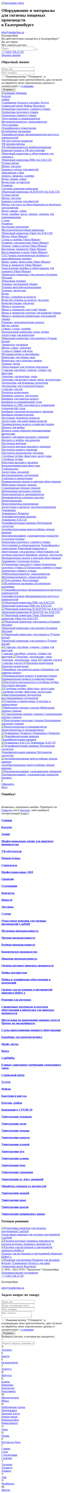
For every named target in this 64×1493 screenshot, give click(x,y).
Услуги (5, 1081)
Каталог (25, 810)
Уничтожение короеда (15, 1137)
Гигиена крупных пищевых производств (27, 965)
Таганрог (7, 1464)
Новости (6, 899)
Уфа (3, 1477)
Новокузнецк (9, 1416)
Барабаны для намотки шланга (21, 1037)
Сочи (4, 1451)
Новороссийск (10, 1419)
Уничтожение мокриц (15, 1130)
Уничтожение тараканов (17, 1172)
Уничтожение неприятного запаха (23, 1213)
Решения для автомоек (16, 999)
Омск (4, 1429)
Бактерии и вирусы (14, 1095)
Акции (5, 834)
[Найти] (36, 49)
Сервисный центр (13, 1075)
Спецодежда (9, 865)
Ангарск (6, 1349)
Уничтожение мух (12, 1151)
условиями (27, 86)
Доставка (7, 906)
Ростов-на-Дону (11, 1442)
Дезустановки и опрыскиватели (20, 545)
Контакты (8, 892)
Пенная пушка (10, 858)
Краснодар (7, 1388)
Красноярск (8, 1391)
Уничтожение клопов (15, 1158)
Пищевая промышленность (19, 958)
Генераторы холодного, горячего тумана (25, 541)
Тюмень (6, 1470)
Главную (6, 810)
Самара (5, 1448)
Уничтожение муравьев (16, 1116)
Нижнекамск (9, 1410)
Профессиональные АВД (17, 872)
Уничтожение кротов (15, 1207)
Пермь (5, 1435)
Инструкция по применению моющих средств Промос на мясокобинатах (30, 1022)
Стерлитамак (9, 1454)
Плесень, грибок (11, 1102)
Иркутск (6, 1375)
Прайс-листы (9, 1044)
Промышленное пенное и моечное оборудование (31, 557)
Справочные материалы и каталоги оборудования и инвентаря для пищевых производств (27, 1010)
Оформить (7, 784)
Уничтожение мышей (15, 1193)
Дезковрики (8, 561)
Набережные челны (13, 1407)
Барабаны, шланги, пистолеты (44, 554)
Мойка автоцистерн (14, 972)
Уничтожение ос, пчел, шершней (22, 1179)
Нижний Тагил (10, 1413)
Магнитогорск (10, 1397)
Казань (5, 1381)
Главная (6, 820)
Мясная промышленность (18, 937)
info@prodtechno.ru (12, 32)
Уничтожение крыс (13, 1200)
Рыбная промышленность (18, 944)
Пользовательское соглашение (19, 1272)
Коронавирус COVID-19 (16, 1109)
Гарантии (7, 879)
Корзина (6, 777)
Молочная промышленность (19, 930)
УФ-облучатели (11, 851)
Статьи (6, 913)
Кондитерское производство (19, 951)
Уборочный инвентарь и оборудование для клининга (24, 550)
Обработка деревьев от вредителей (23, 1186)
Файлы (6, 1088)
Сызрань (6, 1458)
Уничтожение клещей (15, 1144)
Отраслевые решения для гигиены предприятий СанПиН (23, 922)
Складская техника (28, 561)
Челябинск (7, 1483)
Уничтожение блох (13, 1165)
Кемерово (7, 1384)
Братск (5, 1356)
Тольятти (6, 1467)
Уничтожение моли (13, 1123)
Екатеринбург (9, 1362)
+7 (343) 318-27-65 (12, 51)
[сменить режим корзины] (12, 777)
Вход (4, 787)
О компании (9, 885)
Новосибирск (9, 1423)
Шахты (5, 1489)
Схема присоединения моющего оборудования (31, 1030)
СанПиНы (8, 1057)
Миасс (5, 1400)
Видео (5, 1050)
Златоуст (6, 1368)
